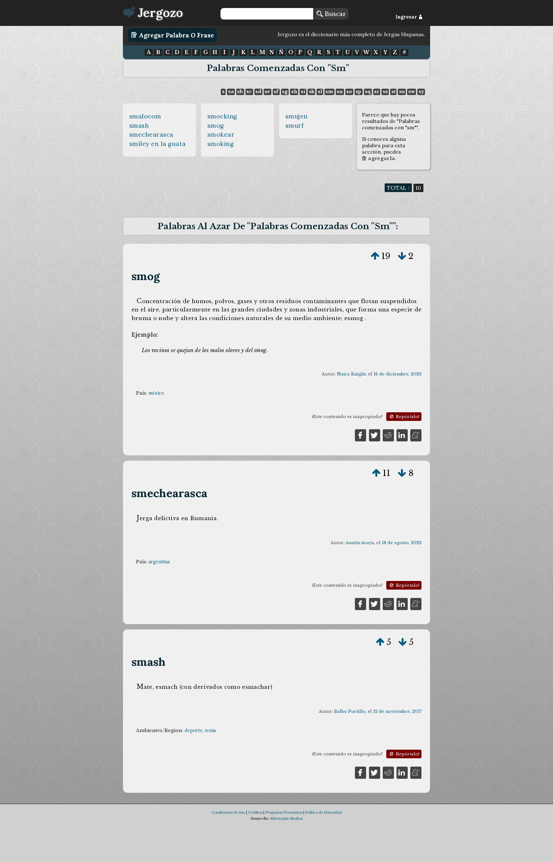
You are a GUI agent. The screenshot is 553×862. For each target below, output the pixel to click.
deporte (194, 730)
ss (385, 91)
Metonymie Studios (286, 818)
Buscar (334, 14)
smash (139, 125)
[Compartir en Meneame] (415, 434)
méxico (156, 393)
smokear (221, 134)
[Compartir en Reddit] (388, 434)
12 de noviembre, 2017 (397, 711)
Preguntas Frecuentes (283, 812)
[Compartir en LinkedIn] (402, 434)
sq (368, 91)
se (267, 91)
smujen (296, 116)
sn (340, 91)
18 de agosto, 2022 (401, 542)
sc (249, 91)
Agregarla (381, 158)
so (349, 91)
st (393, 91)
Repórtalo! (407, 416)
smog (215, 125)
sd (258, 91)
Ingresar (407, 17)
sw (411, 91)
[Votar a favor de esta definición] (375, 256)
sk (311, 91)
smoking (220, 144)
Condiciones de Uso (228, 812)
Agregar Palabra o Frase (175, 35)
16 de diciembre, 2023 (397, 374)
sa (231, 91)
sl (320, 91)
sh (294, 91)
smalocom (145, 116)
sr (376, 91)
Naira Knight (351, 374)
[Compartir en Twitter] (374, 434)
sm (329, 91)
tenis (210, 730)
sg (285, 91)
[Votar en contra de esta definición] (402, 256)
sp (358, 91)
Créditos (255, 812)
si (303, 91)
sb (240, 91)
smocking (222, 116)
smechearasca (151, 134)
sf (276, 91)
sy (421, 91)
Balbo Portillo (349, 711)
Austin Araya (360, 542)
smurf (294, 125)
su (402, 91)
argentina (159, 562)
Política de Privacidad (323, 812)
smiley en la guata (157, 144)
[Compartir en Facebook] (360, 434)
